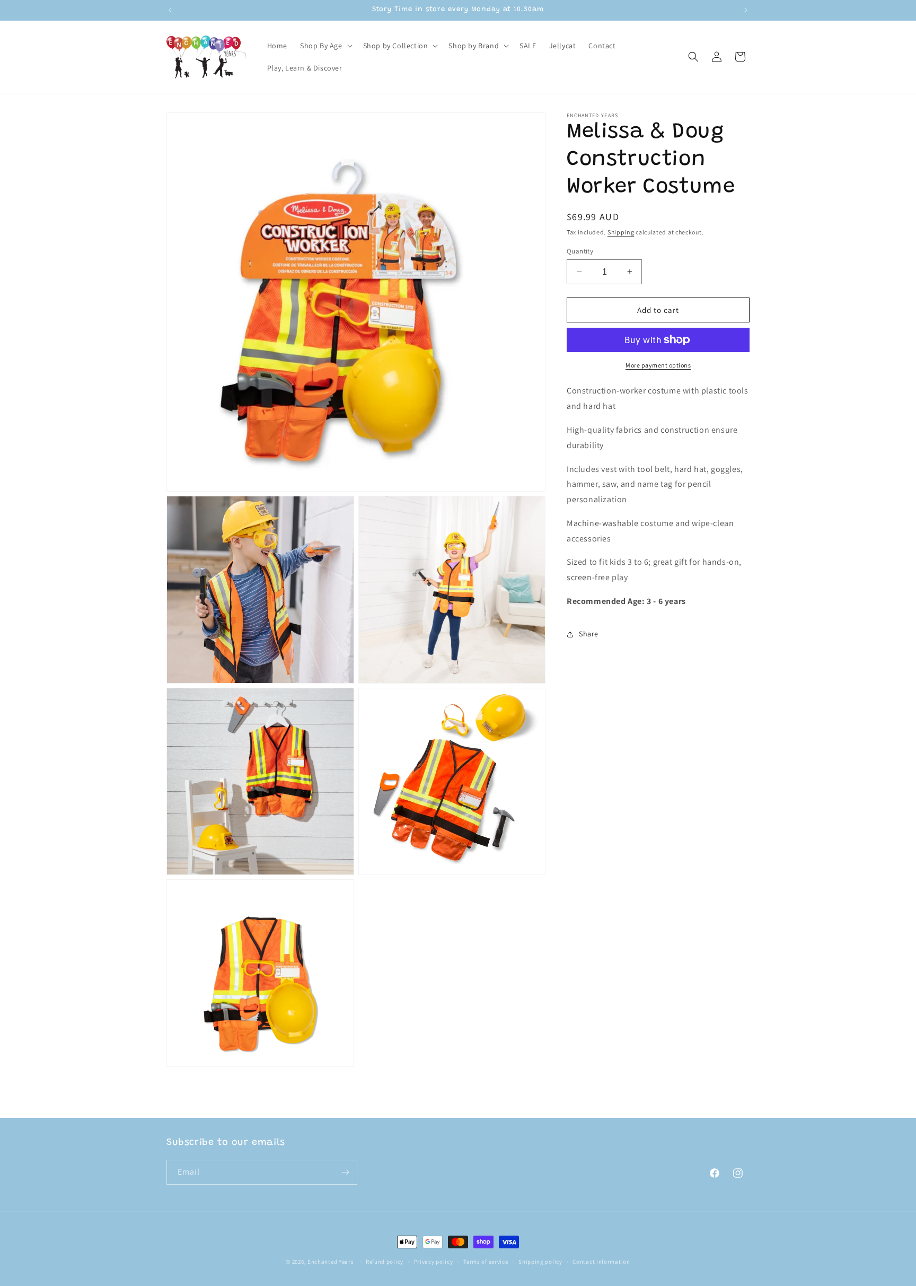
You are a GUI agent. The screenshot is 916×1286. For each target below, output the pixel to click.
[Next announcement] (746, 10)
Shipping (621, 232)
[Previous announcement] (170, 10)
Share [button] (588, 633)
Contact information (601, 1261)
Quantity (580, 250)
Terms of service (485, 1261)
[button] (325, 45)
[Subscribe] (345, 1172)
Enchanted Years (330, 1261)
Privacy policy (433, 1261)
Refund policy (384, 1261)
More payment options (658, 365)
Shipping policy (540, 1261)
